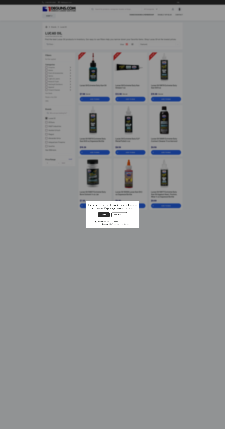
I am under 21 (119, 215)
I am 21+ (104, 215)
